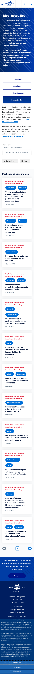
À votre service (17, 607)
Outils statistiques (17, 93)
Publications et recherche (17, 616)
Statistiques (17, 86)
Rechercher (7, 145)
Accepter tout (17, 662)
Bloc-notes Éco (17, 100)
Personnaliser (17, 671)
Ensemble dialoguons (17, 597)
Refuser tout (17, 667)
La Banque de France (17, 603)
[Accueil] (17, 588)
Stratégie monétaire (17, 610)
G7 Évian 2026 (17, 600)
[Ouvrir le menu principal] (2, 4)
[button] (31, 4)
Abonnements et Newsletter (13, 136)
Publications (17, 79)
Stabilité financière (17, 613)
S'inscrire (17, 576)
